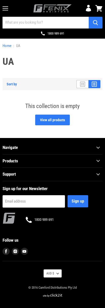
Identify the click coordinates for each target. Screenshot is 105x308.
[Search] (95, 22)
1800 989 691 (55, 33)
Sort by (12, 84)
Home (7, 46)
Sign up (78, 201)
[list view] (94, 84)
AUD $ (50, 273)
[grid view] (82, 84)
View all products (52, 120)
